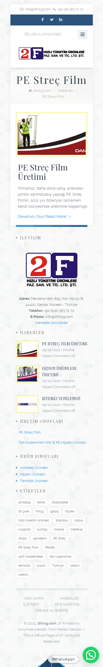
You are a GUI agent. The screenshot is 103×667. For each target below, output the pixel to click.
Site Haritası (67, 604)
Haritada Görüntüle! (51, 323)
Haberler (65, 91)
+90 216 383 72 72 (70, 9)
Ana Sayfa (34, 598)
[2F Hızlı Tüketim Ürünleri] (51, 53)
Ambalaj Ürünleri (34, 468)
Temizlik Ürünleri (34, 481)
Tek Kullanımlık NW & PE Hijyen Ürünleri (52, 442)
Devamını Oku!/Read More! (42, 216)
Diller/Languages (42, 34)
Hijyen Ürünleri (32, 474)
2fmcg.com (42, 91)
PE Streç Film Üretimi (43, 172)
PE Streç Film (53, 97)
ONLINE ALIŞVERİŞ (51, 610)
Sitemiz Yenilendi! (61, 398)
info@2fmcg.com (38, 9)
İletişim (31, 604)
